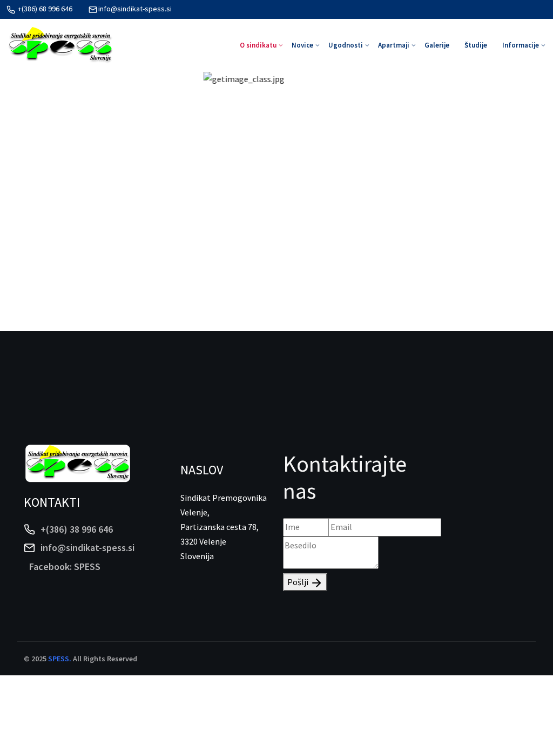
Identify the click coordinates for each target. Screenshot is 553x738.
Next (526, 201)
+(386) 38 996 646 (77, 529)
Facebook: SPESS (64, 566)
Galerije (436, 45)
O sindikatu (258, 45)
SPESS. (59, 658)
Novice (302, 45)
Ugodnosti (345, 45)
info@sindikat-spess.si (135, 9)
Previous (27, 201)
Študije (475, 45)
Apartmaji (393, 45)
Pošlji (298, 581)
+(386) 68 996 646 (44, 9)
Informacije (520, 45)
